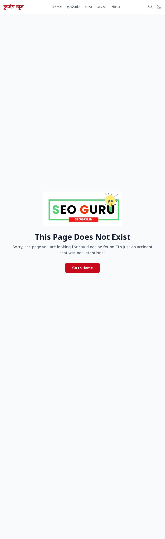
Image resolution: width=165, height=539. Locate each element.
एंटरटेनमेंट (73, 6)
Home (57, 6)
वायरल (101, 6)
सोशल (116, 6)
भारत (88, 6)
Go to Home (82, 267)
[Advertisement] (82, 28)
